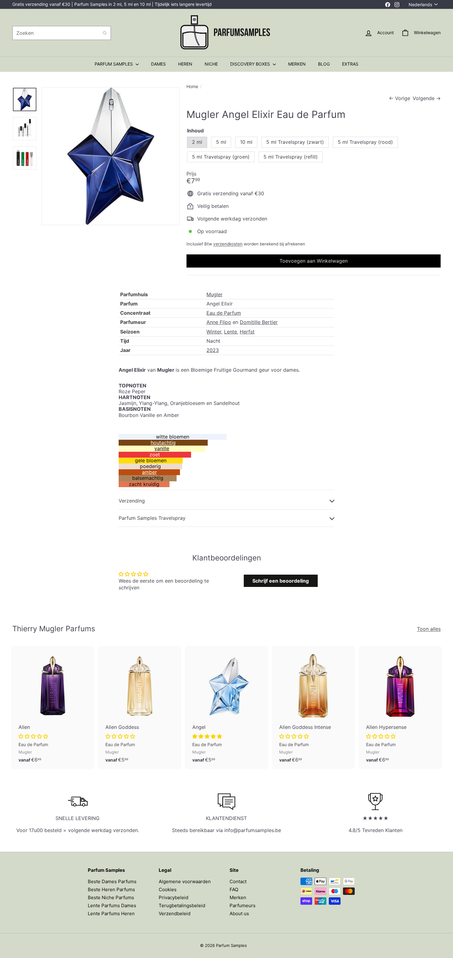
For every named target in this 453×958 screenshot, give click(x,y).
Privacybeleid (173, 897)
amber (149, 472)
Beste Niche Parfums (111, 897)
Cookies (168, 889)
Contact (238, 881)
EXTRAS (350, 64)
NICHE (211, 64)
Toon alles (429, 629)
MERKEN (297, 64)
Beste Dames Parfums (112, 881)
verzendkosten (228, 243)
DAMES (158, 64)
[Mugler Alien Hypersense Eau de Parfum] (400, 707)
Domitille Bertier (259, 322)
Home (192, 86)
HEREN (185, 64)
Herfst (247, 332)
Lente (230, 332)
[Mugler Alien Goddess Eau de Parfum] (139, 707)
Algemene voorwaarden (185, 881)
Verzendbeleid (174, 913)
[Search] (105, 33)
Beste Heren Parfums (111, 889)
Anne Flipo (218, 322)
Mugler (214, 294)
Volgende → (427, 98)
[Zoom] (110, 156)
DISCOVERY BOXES (250, 64)
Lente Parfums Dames (112, 905)
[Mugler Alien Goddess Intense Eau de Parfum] (313, 707)
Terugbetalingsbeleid (182, 905)
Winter (213, 332)
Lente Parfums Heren (111, 913)
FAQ (234, 889)
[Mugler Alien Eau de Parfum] (52, 707)
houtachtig (163, 442)
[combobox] (61, 33)
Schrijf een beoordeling (280, 581)
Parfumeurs (242, 905)
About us (239, 913)
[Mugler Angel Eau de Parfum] (226, 707)
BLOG (324, 64)
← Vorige (399, 98)
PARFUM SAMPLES (114, 64)
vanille (161, 448)
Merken (238, 897)
